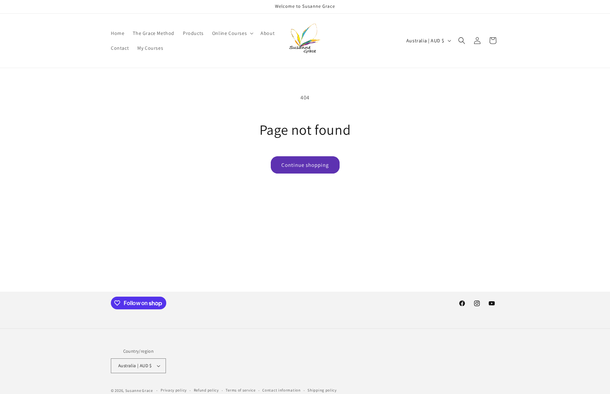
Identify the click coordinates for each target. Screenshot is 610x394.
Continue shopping (305, 165)
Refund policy (206, 390)
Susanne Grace (139, 390)
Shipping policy (322, 390)
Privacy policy (174, 390)
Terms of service (240, 390)
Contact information (281, 390)
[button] (232, 33)
